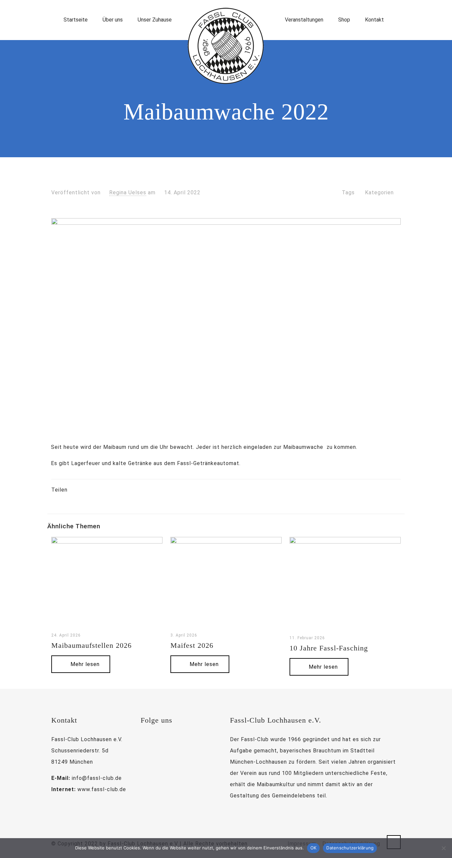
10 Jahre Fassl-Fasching (329, 648)
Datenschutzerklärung (350, 847)
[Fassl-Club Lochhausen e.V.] (226, 46)
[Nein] (443, 848)
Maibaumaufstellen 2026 (91, 645)
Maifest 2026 (191, 645)
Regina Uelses (127, 192)
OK (313, 847)
